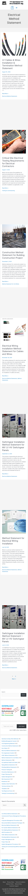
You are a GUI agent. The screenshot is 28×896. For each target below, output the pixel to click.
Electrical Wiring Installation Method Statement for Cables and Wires (12, 349)
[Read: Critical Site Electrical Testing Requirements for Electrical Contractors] (14, 141)
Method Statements (7, 760)
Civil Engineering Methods (8, 743)
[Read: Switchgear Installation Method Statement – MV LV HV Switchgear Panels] (14, 617)
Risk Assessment (6, 779)
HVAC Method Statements (8, 755)
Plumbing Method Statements (9, 767)
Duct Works (4, 748)
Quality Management (7, 776)
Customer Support (14, 886)
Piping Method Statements (8, 764)
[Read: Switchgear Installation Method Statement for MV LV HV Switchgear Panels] (14, 425)
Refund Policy (18, 884)
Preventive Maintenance (8, 772)
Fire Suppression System (8, 753)
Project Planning (6, 774)
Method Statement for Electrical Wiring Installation (13, 541)
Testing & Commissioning (8, 190)
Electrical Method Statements (9, 96)
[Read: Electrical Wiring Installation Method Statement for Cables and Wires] (14, 329)
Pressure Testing (6, 769)
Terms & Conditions (20, 882)
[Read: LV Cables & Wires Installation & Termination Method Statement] (14, 43)
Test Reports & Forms (7, 791)
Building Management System (9, 741)
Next (14, 679)
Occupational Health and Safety (10, 762)
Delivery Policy (10, 884)
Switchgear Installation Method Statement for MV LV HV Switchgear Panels (13, 446)
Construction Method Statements (10, 745)
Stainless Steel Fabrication (8, 783)
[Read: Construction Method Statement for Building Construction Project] (14, 236)
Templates (4, 788)
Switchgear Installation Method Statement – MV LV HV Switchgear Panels (13, 637)
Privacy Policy (10, 882)
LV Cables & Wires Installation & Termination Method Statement (12, 64)
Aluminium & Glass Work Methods (10, 738)
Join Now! (21, 726)
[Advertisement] (14, 115)
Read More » (5, 93)
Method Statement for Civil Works (10, 284)
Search (3, 692)
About (4, 882)
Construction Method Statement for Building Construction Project (13, 255)
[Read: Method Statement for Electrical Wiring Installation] (14, 521)
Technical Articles (6, 786)
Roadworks (4, 781)
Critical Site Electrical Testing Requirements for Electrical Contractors (13, 162)
